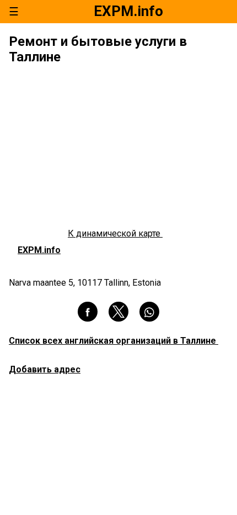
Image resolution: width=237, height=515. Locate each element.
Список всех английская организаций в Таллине (113, 340)
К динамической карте (115, 234)
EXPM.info (39, 250)
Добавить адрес (44, 369)
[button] (88, 312)
